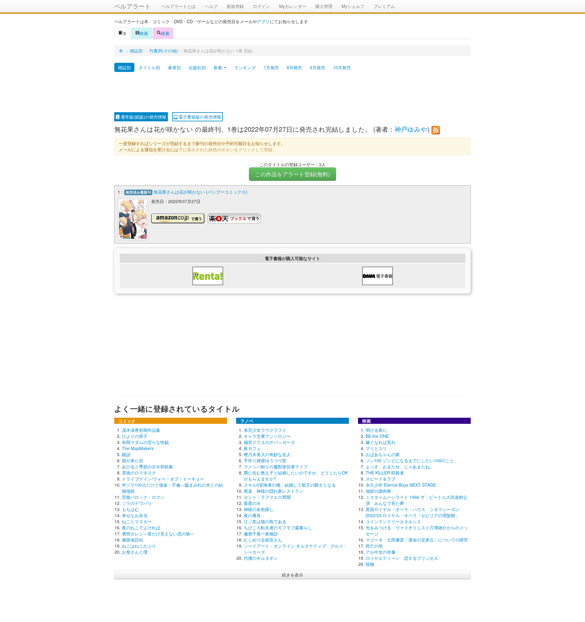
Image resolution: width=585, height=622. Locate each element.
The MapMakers (138, 448)
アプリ (263, 21)
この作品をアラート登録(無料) (292, 174)
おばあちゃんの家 (383, 454)
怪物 (370, 564)
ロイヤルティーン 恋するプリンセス (402, 558)
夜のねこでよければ (141, 527)
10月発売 (342, 67)
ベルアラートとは (178, 6)
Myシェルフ (353, 6)
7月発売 (271, 67)
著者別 (174, 67)
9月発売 (317, 67)
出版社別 (197, 67)
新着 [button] (218, 67)
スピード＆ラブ (380, 479)
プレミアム (384, 6)
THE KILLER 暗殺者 (385, 473)
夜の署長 (252, 515)
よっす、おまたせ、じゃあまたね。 (400, 466)
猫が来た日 (132, 460)
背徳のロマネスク (139, 473)
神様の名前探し (259, 509)
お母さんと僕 (134, 552)
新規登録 (235, 6)
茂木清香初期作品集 (141, 430)
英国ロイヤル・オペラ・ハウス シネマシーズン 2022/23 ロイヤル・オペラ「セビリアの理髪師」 (412, 512)
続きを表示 (292, 575)
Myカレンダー (292, 6)
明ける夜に (376, 430)
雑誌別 (136, 51)
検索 (165, 33)
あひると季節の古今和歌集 (147, 466)
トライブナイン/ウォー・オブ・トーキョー (163, 479)
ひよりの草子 (134, 436)
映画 (144, 33)
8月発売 (294, 67)
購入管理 (323, 6)
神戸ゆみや (411, 129)
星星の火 (252, 503)
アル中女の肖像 (380, 552)
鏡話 (126, 454)
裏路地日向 (132, 540)
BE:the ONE (377, 436)
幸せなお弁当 (134, 515)
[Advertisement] (292, 92)
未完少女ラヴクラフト (265, 430)
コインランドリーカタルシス (393, 521)
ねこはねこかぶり (139, 546)
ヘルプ (211, 6)
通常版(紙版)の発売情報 (142, 117)
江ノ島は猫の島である (265, 521)
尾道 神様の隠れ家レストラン (273, 491)
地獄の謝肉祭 (378, 491)
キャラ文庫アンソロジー (267, 436)
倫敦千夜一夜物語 (261, 534)
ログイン (261, 6)
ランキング (245, 67)
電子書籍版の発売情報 (199, 117)
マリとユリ (376, 448)
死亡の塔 (374, 546)
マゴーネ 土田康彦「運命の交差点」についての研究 (417, 540)
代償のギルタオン (261, 558)
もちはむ (130, 509)
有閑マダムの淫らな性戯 (145, 442)
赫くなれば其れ (380, 442)
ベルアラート (132, 6)
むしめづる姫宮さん (263, 540)
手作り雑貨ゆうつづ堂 (265, 460)
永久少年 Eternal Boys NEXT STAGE (401, 485)
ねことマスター (137, 521)
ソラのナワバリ (137, 503)
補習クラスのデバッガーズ (269, 442)
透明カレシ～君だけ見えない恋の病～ (158, 534)
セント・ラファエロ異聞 (267, 497)
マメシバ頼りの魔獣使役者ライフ (276, 466)
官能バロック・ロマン (143, 497)
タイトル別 (149, 67)
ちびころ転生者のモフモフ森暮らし (278, 527)
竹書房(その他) (163, 51)
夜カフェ (252, 448)
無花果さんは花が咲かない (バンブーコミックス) (200, 192)
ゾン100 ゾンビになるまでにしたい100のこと (410, 460)
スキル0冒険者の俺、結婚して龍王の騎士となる (290, 485)
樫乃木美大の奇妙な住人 (267, 454)
